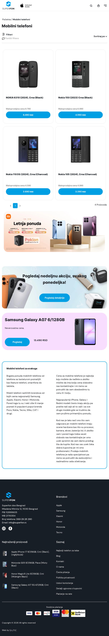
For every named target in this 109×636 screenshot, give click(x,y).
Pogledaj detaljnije (54, 297)
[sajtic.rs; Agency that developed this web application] (13, 630)
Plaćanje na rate (64, 594)
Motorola (60, 527)
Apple (59, 505)
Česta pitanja (63, 572)
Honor (59, 521)
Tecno (59, 532)
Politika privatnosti (65, 577)
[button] (104, 5)
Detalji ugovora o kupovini (69, 588)
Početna (6, 19)
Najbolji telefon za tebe (67, 550)
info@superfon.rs (17, 522)
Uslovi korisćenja (64, 583)
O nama (60, 566)
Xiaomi (59, 516)
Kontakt (60, 561)
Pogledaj (17, 342)
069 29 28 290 (24, 519)
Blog (58, 556)
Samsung (60, 510)
